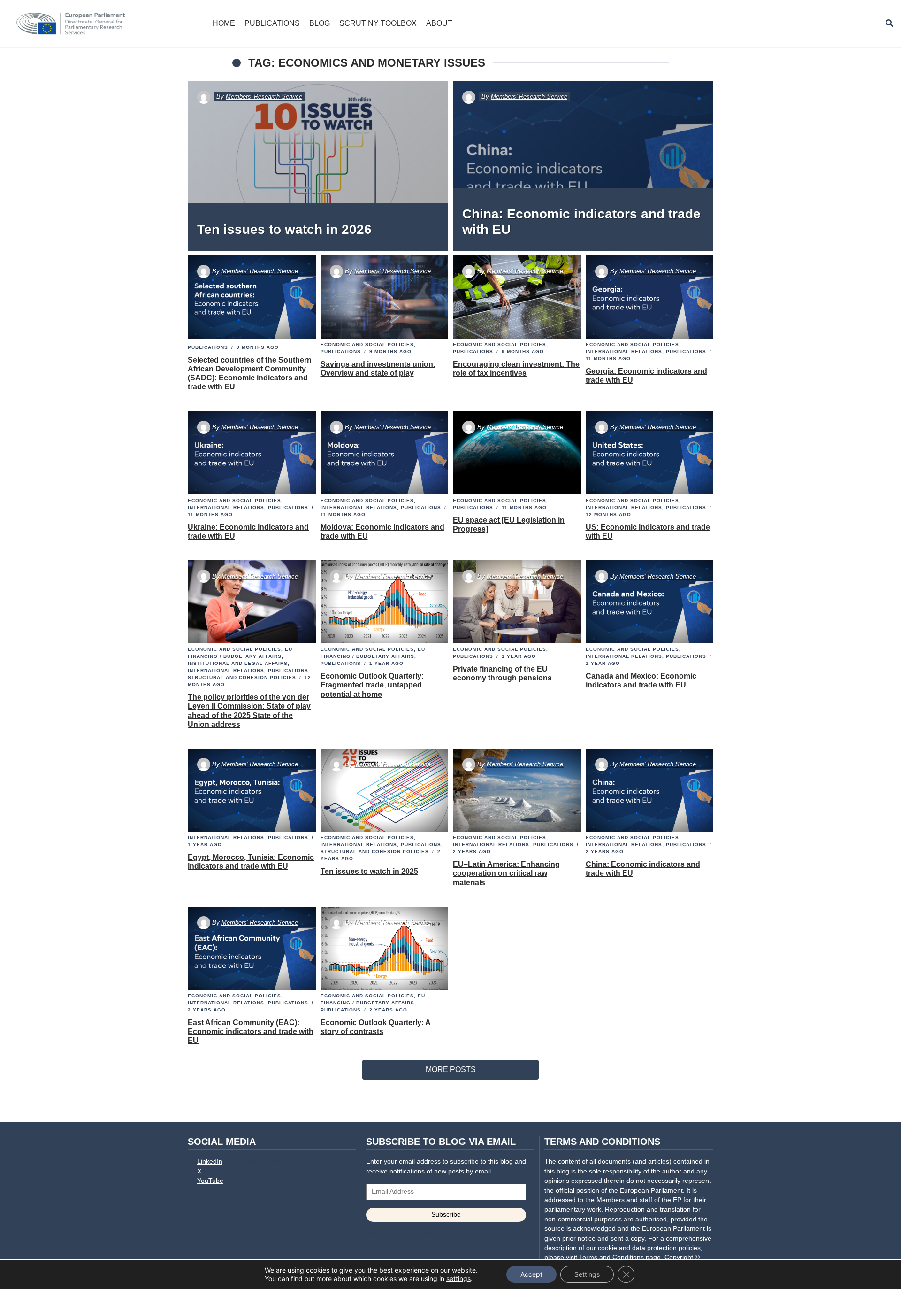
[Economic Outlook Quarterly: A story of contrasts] (384, 948)
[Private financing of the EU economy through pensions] (516, 602)
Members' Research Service (264, 96)
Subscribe (446, 1214)
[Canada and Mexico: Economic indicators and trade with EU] (649, 602)
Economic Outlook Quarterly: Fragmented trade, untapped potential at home (372, 685)
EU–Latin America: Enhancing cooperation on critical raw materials (506, 873)
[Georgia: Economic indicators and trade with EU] (649, 297)
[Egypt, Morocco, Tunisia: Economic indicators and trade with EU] (251, 790)
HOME (224, 23)
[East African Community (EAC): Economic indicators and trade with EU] (251, 948)
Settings (587, 1274)
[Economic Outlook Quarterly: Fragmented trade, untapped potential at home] (384, 602)
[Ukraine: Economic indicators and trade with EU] (251, 452)
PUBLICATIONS (272, 23)
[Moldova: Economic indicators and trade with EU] (384, 452)
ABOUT (439, 23)
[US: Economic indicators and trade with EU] (649, 452)
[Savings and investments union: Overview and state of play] (384, 297)
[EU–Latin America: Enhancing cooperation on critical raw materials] (516, 790)
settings (458, 1278)
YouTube (210, 1180)
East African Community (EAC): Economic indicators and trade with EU (250, 1031)
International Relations (624, 351)
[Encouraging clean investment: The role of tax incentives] (516, 297)
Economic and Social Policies (367, 344)
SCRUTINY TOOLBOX (378, 23)
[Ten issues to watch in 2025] (384, 790)
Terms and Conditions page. (621, 1257)
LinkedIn (209, 1161)
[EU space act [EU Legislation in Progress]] (516, 452)
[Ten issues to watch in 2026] (318, 166)
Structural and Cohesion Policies (242, 677)
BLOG (319, 23)
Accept (531, 1274)
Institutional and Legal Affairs (238, 663)
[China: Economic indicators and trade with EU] (583, 166)
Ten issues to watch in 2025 (369, 871)
